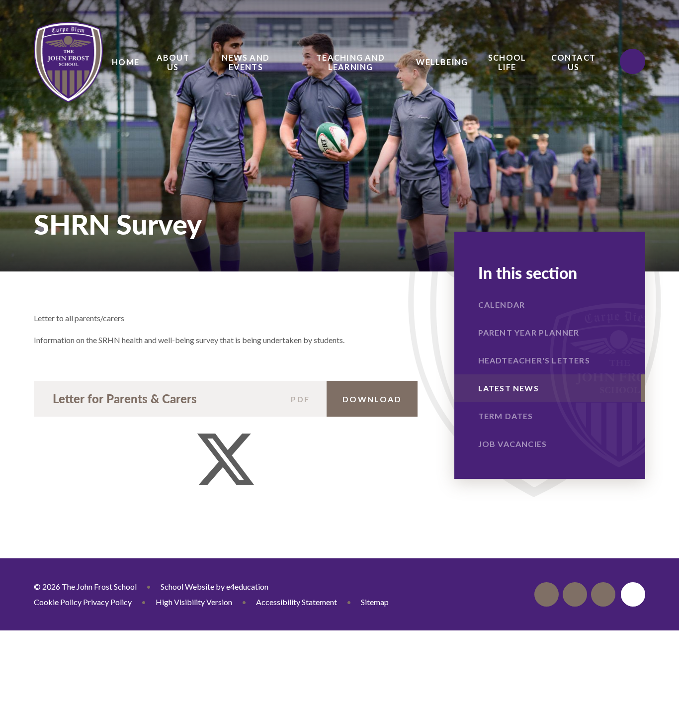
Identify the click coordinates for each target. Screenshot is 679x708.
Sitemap (375, 602)
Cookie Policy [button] (58, 602)
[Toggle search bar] (632, 61)
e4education (247, 586)
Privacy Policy (107, 602)
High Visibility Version (194, 602)
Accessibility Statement (296, 602)
